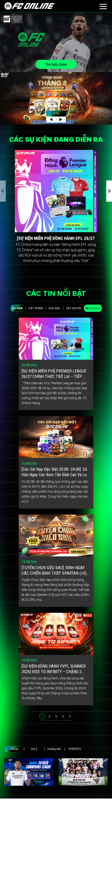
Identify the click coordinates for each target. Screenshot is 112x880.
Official (13, 749)
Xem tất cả (95, 308)
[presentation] (3, 191)
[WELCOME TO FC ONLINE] (29, 6)
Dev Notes (73, 308)
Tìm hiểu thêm (56, 64)
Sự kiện (17, 308)
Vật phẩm (36, 308)
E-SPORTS (75, 749)
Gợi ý (34, 749)
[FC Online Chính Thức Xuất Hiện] (83, 772)
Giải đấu (54, 308)
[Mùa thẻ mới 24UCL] (28, 772)
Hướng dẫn (54, 749)
